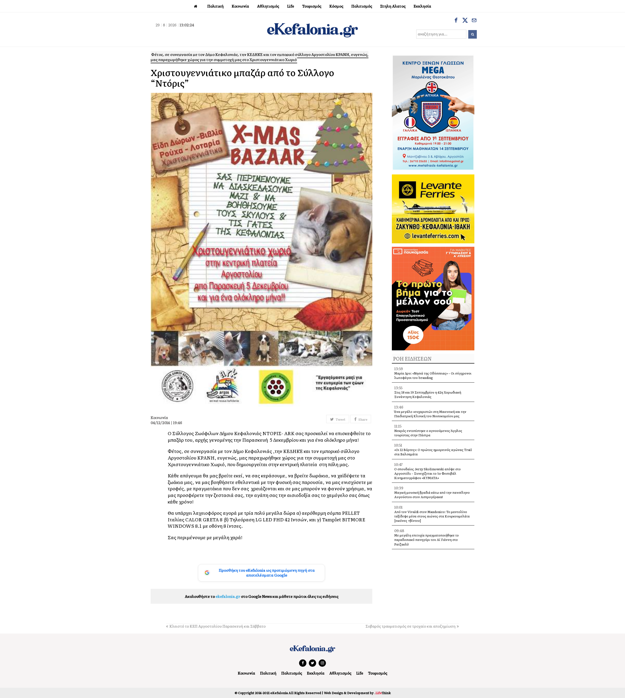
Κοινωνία (246, 673)
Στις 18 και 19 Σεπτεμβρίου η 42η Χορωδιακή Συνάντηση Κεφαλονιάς (427, 394)
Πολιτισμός (291, 673)
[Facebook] (456, 21)
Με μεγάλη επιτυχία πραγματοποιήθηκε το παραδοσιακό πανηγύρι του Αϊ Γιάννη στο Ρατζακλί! (426, 539)
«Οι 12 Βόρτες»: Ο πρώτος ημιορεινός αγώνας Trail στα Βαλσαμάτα (433, 451)
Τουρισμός (377, 673)
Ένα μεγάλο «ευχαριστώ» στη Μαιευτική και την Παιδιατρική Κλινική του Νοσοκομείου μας (430, 413)
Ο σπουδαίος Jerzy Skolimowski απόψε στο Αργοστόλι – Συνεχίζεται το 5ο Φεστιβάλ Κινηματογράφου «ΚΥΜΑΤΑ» (427, 473)
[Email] (474, 21)
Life (359, 673)
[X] (465, 21)
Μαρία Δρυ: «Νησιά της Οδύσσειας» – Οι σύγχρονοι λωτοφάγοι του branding (432, 375)
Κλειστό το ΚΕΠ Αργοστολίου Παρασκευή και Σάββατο (217, 626)
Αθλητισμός (340, 673)
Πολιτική (268, 673)
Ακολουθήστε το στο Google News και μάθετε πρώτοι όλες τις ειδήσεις (261, 596)
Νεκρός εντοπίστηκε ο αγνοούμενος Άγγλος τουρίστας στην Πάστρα (428, 432)
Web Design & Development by (357, 692)
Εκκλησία (315, 673)
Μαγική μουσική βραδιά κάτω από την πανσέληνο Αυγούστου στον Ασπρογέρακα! (432, 494)
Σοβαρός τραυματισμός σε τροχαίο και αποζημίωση (410, 626)
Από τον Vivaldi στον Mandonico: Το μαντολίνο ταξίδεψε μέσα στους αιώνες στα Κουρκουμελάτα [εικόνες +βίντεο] (432, 516)
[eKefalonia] (312, 29)
